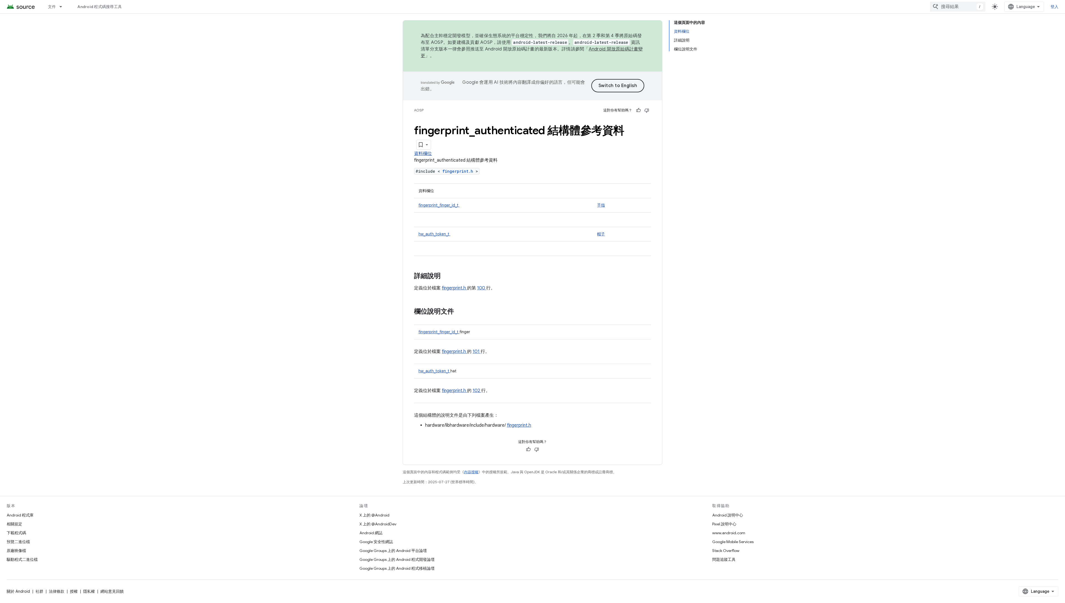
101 (477, 351)
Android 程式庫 (20, 515)
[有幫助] (638, 110)
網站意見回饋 (112, 591)
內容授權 (471, 472)
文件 (52, 6)
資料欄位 (423, 153)
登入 (1055, 6)
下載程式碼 (16, 532)
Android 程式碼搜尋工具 (99, 6)
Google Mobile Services (733, 541)
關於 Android (18, 591)
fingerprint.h (459, 171)
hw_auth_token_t (434, 233)
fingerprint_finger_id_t (439, 205)
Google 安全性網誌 (376, 541)
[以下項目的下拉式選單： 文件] (63, 6)
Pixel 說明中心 (724, 523)
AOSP (419, 110)
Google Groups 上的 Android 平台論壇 (393, 550)
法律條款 (56, 591)
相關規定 (14, 523)
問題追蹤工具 (724, 559)
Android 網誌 (370, 532)
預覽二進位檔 (18, 541)
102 (477, 390)
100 (481, 288)
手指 (601, 205)
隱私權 (89, 591)
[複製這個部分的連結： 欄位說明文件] (459, 312)
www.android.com (728, 532)
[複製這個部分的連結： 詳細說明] (447, 276)
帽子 (601, 233)
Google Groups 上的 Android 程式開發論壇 (397, 559)
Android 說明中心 (727, 515)
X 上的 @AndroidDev (377, 523)
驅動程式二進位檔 (22, 559)
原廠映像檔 (16, 550)
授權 (74, 591)
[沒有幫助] (647, 110)
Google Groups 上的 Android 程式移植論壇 (397, 568)
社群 (39, 591)
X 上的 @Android (374, 515)
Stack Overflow (725, 550)
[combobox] (957, 7)
